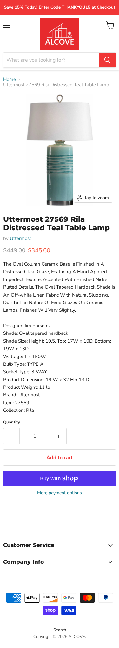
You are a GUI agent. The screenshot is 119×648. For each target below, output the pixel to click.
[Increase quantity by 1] (58, 436)
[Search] (107, 60)
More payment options (59, 492)
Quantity (11, 422)
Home (9, 79)
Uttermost (20, 238)
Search (59, 630)
